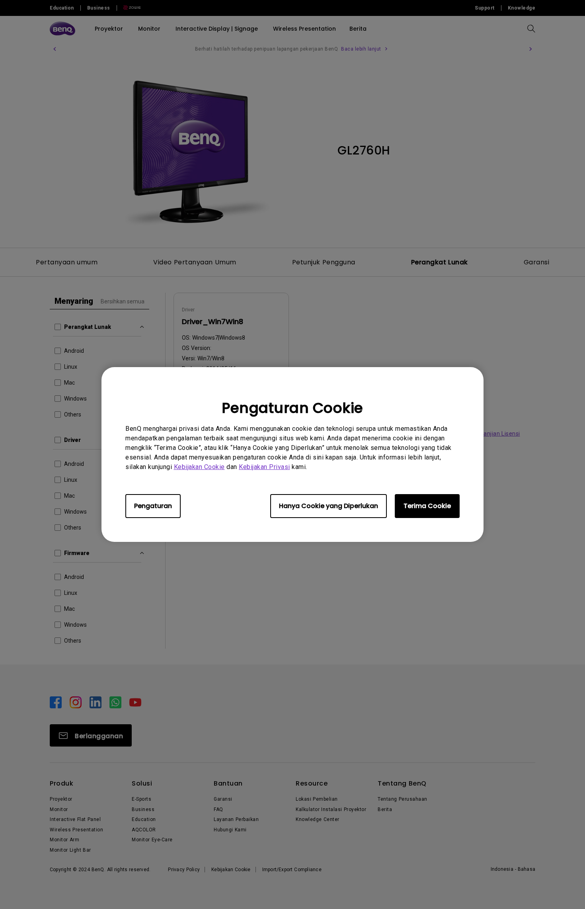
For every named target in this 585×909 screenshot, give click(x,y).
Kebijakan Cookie (199, 467)
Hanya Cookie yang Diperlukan (328, 505)
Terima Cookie (427, 505)
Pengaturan (153, 505)
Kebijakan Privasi (264, 467)
